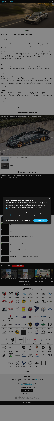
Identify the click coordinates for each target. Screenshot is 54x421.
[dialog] (27, 210)
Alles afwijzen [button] (26, 220)
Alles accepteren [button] (40, 220)
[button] (12, 220)
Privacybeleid (9, 208)
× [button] (49, 198)
